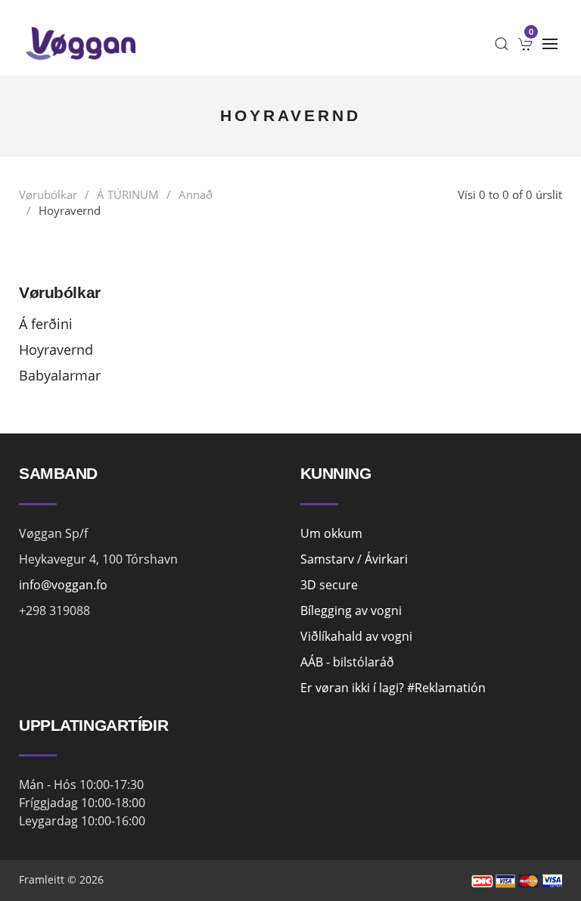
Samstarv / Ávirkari (354, 559)
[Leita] (501, 44)
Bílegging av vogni (351, 610)
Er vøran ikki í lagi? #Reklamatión (393, 687)
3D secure (329, 584)
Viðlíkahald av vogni (356, 636)
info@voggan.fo (63, 584)
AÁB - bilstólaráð (347, 662)
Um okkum (331, 533)
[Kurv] (526, 44)
